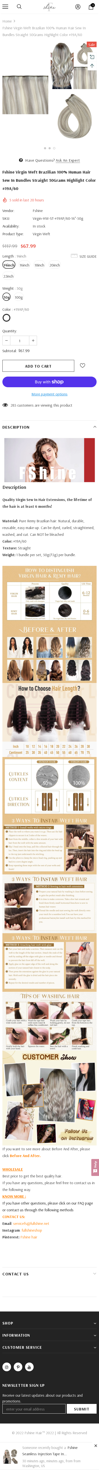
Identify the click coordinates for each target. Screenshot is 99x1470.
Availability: (10, 226)
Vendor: (8, 210)
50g (6, 297)
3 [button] (54, 148)
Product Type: (13, 233)
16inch (24, 265)
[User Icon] (78, 7)
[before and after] (49, 653)
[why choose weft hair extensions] (49, 844)
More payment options (49, 394)
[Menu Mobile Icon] (5, 7)
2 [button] (50, 148)
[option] (25, 92)
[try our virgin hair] (49, 594)
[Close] (95, 1445)
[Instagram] (6, 1367)
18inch (39, 265)
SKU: (6, 218)
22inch (8, 276)
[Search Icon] (19, 6)
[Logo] (49, 6)
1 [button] (45, 148)
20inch (55, 265)
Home (7, 21)
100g (19, 297)
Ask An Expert (68, 160)
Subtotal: (9, 350)
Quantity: (9, 330)
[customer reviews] (49, 1098)
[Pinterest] (18, 1367)
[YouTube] (29, 1367)
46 (12, 405)
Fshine (38, 210)
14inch (8, 265)
